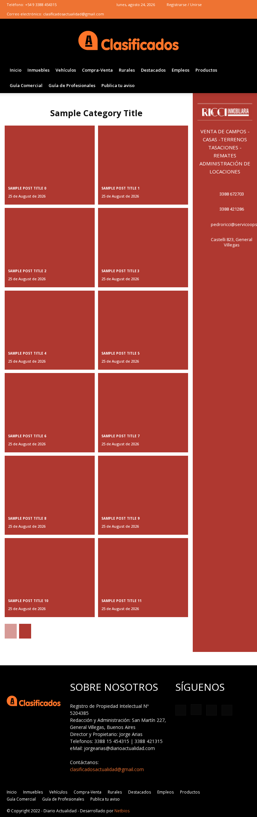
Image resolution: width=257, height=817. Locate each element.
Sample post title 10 (28, 600)
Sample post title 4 (27, 353)
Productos (206, 70)
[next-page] (25, 631)
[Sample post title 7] (143, 400)
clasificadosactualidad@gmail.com (73, 13)
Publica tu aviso (118, 85)
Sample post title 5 (120, 353)
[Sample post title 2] (50, 235)
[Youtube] (245, 4)
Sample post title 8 (27, 518)
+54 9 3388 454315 (41, 4)
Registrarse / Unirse (184, 4)
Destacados (153, 70)
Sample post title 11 (121, 600)
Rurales (127, 70)
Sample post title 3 (120, 271)
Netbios (122, 811)
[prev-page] (11, 631)
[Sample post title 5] (143, 318)
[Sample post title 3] (143, 235)
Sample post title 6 (27, 436)
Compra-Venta (97, 70)
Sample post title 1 (120, 188)
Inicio (15, 70)
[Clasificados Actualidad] (128, 41)
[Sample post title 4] (50, 318)
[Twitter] (234, 4)
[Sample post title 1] (143, 152)
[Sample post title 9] (143, 483)
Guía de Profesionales (72, 85)
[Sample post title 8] (50, 483)
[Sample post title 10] (50, 565)
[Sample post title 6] (50, 400)
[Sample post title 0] (50, 152)
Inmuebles (38, 70)
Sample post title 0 (27, 188)
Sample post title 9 (120, 518)
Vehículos (66, 70)
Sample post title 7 (120, 436)
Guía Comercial (26, 85)
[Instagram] (223, 4)
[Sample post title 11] (143, 565)
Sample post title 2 (27, 271)
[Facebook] (212, 4)
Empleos (180, 70)
